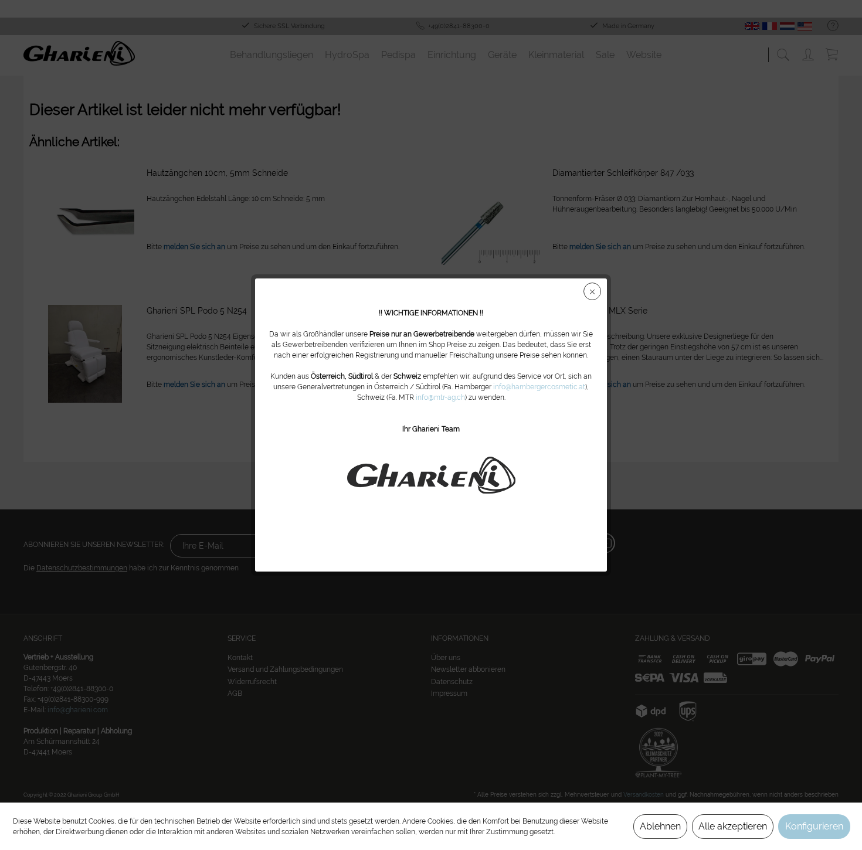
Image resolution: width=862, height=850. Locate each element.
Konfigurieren (814, 826)
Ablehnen (660, 826)
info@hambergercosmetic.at (539, 387)
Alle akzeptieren (732, 826)
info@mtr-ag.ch (440, 397)
